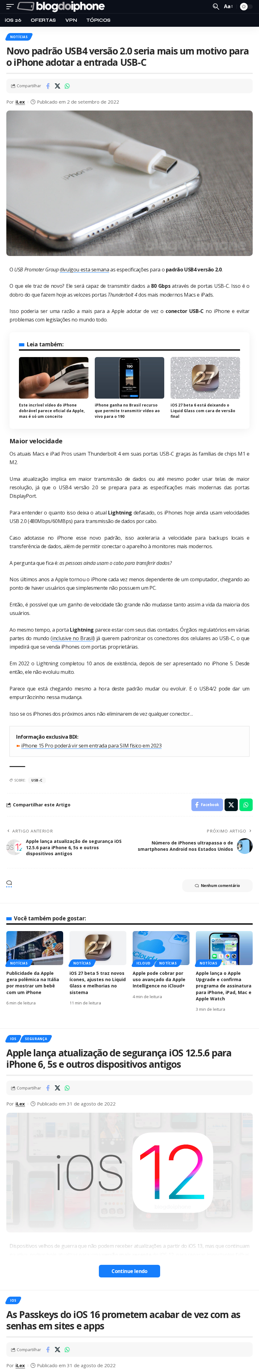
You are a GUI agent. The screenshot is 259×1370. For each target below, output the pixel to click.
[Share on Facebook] (47, 86)
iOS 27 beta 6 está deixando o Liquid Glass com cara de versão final (203, 410)
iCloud (143, 963)
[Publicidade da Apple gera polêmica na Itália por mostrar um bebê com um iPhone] (34, 948)
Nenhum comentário (220, 885)
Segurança (36, 1039)
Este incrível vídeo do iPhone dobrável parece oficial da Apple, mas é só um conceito (52, 410)
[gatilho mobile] (11, 6)
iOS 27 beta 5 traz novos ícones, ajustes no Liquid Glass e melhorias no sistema (97, 982)
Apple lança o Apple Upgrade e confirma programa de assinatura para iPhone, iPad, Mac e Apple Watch (223, 986)
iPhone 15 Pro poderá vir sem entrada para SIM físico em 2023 (91, 745)
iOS (13, 1039)
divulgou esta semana (84, 269)
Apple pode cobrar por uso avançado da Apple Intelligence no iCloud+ (159, 979)
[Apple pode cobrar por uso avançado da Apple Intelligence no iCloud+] (161, 948)
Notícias (19, 37)
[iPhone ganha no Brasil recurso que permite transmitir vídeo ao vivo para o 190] (129, 378)
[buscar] (216, 6)
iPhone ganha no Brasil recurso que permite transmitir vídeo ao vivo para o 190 (127, 410)
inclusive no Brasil (72, 638)
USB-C (37, 780)
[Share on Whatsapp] (67, 86)
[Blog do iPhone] (62, 6)
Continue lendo (129, 1271)
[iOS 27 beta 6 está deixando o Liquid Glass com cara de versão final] (205, 378)
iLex (20, 102)
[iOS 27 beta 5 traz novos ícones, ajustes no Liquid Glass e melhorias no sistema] (97, 948)
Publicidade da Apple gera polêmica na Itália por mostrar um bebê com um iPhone (32, 982)
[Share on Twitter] (57, 86)
